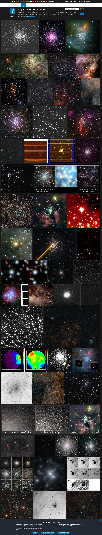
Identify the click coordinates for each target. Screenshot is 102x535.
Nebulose (42, 14)
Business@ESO (75, 4)
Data (83, 15)
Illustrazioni (31, 14)
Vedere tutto (21, 12)
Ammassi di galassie (22, 14)
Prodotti (68, 4)
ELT (50, 12)
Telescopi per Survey (45, 16)
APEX (37, 12)
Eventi (57, 4)
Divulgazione (62, 4)
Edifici (62, 14)
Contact (70, 1)
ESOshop (36, 4)
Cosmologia (45, 12)
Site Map (75, 1)
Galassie (74, 12)
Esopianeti (62, 12)
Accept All (35, 532)
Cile (40, 12)
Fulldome (68, 12)
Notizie (31, 4)
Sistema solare (21, 16)
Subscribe (66, 1)
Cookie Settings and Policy (63, 532)
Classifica (82, 14)
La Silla (37, 14)
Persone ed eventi (55, 14)
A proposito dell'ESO (15, 4)
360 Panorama (28, 12)
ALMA (34, 12)
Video (28, 4)
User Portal (88, 1)
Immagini (23, 4)
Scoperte (52, 4)
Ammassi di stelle (30, 16)
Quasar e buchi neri (69, 14)
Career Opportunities (84, 4)
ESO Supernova (55, 12)
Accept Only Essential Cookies (47, 532)
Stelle (37, 16)
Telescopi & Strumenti (44, 4)
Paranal (48, 14)
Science (83, 1)
